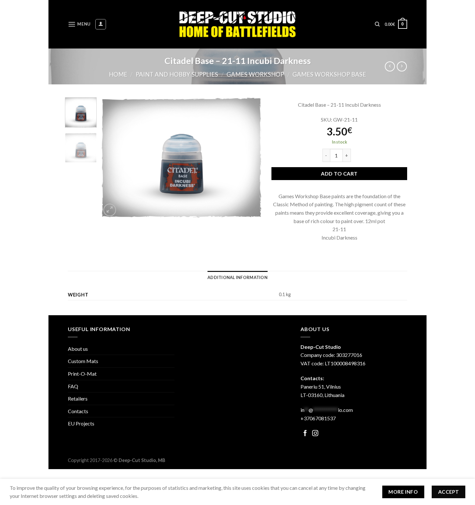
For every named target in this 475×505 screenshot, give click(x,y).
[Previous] (112, 157)
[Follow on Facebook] (305, 433)
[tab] (237, 277)
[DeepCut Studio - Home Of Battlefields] (238, 24)
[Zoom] (109, 210)
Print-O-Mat (82, 374)
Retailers (78, 398)
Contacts (78, 411)
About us (78, 349)
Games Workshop (255, 74)
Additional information (237, 277)
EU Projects (81, 423)
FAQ (73, 386)
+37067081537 (318, 418)
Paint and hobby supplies (177, 74)
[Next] (250, 157)
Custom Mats (83, 361)
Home (118, 74)
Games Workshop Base (329, 74)
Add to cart (339, 173)
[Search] (377, 24)
